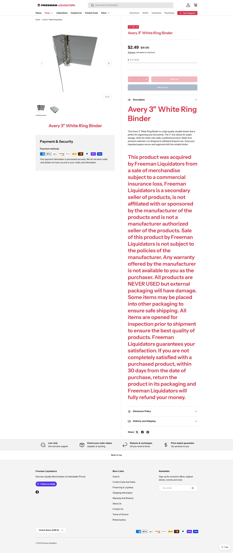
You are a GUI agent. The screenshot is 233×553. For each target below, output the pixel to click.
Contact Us (76, 12)
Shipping (131, 52)
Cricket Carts (91, 12)
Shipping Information (122, 493)
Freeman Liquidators (49, 543)
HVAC (145, 12)
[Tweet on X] (137, 432)
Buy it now (163, 87)
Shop (47, 12)
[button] (196, 5)
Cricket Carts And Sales (124, 482)
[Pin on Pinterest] (147, 432)
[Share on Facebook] (142, 432)
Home (39, 12)
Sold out (174, 79)
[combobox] (130, 5)
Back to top (116, 455)
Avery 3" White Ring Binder (52, 20)
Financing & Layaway (123, 487)
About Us (117, 503)
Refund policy (119, 520)
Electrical (134, 12)
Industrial (156, 12)
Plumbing (169, 12)
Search (116, 476)
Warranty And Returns (123, 498)
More (103, 12)
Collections (62, 12)
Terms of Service (121, 514)
